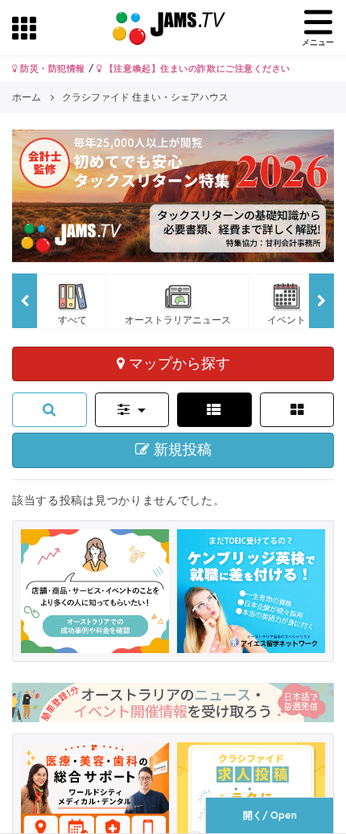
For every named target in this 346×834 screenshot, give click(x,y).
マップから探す (177, 363)
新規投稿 (181, 450)
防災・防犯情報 (51, 68)
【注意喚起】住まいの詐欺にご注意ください (195, 68)
